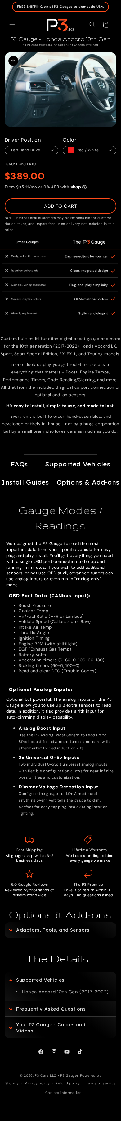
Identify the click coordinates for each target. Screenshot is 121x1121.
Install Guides (25, 482)
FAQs (19, 464)
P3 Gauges (69, 1075)
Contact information (63, 1092)
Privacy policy (37, 1083)
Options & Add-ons (88, 482)
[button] (12, 25)
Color (69, 140)
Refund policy (68, 1083)
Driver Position (23, 140)
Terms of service (101, 1083)
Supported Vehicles (77, 464)
